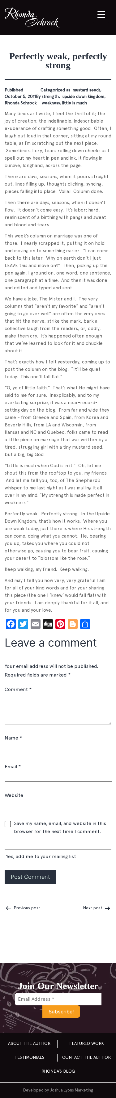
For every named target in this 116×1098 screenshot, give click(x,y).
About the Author (29, 1043)
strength (50, 96)
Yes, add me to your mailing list (40, 856)
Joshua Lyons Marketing (71, 1090)
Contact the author (86, 1057)
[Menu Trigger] (101, 14)
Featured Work (86, 1043)
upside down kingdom (82, 96)
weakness (50, 102)
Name (13, 738)
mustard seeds (85, 89)
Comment (18, 689)
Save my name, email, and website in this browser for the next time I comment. (60, 827)
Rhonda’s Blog (58, 1071)
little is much (74, 102)
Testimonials (29, 1057)
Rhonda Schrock (21, 102)
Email (13, 766)
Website (14, 795)
